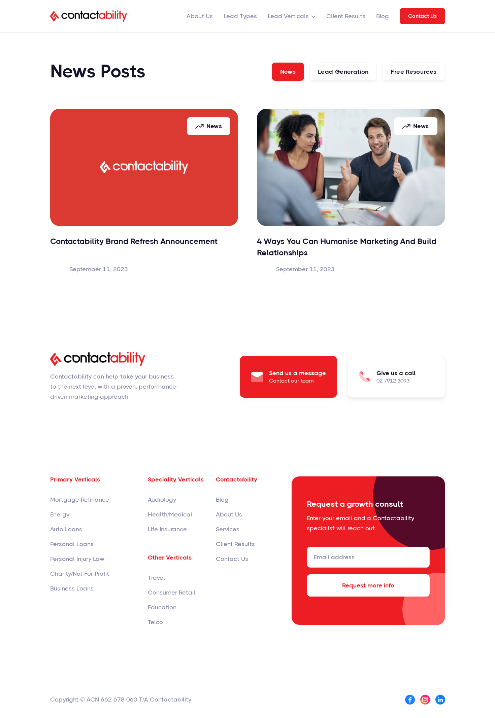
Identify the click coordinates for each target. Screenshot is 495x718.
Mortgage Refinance (79, 499)
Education (162, 607)
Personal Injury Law (77, 558)
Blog (382, 16)
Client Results (345, 16)
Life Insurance (167, 529)
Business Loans (72, 588)
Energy (59, 514)
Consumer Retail (171, 592)
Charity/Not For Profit (79, 573)
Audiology (162, 499)
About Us (200, 16)
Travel (156, 577)
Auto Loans (66, 529)
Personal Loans (72, 544)
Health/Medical (170, 514)
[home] (88, 16)
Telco (155, 622)
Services (227, 529)
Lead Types (240, 16)
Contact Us (422, 16)
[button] (292, 16)
